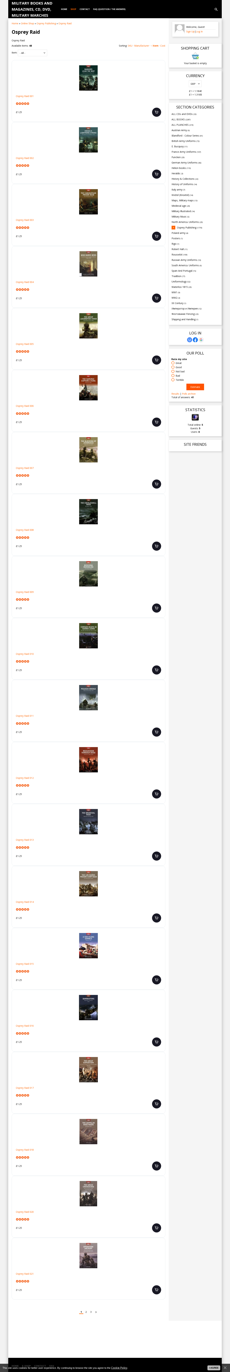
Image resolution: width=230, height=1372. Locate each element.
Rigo (175, 243)
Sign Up (190, 31)
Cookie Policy (119, 1368)
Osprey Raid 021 (25, 1273)
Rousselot (179, 254)
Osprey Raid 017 (25, 1087)
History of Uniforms (184, 184)
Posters (177, 238)
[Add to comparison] (160, 80)
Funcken (178, 157)
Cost (162, 45)
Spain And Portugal (184, 270)
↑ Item (154, 45)
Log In (199, 31)
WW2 (176, 297)
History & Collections (185, 178)
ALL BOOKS (181, 119)
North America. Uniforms (187, 222)
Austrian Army (181, 130)
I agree (214, 1367)
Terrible (180, 379)
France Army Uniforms (186, 151)
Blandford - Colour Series (187, 135)
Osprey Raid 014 (25, 901)
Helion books (181, 168)
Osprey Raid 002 (25, 158)
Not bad (180, 371)
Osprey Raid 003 (25, 220)
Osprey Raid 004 (25, 282)
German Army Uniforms (186, 162)
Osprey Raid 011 (25, 715)
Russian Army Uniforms (186, 260)
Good (179, 367)
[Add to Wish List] (160, 69)
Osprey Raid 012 (25, 777)
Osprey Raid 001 (25, 96)
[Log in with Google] (201, 339)
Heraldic (177, 173)
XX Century (179, 303)
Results (175, 393)
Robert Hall (179, 249)
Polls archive (189, 393)
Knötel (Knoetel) (182, 195)
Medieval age (181, 205)
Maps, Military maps (184, 200)
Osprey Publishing (189, 227)
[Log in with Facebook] (195, 339)
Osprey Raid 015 (25, 963)
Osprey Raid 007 (25, 468)
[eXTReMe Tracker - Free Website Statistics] (195, 419)
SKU (130, 45)
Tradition (178, 276)
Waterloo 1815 (181, 287)
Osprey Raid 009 (25, 592)
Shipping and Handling (185, 319)
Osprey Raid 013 (25, 839)
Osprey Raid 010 (25, 653)
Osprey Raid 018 (25, 1149)
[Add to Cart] (156, 112)
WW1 (176, 292)
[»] (96, 1312)
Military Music (180, 216)
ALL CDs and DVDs (184, 114)
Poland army (180, 233)
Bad (178, 375)
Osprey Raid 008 (25, 529)
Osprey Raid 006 (25, 405)
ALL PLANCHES (182, 124)
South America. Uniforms (187, 265)
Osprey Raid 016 (25, 1025)
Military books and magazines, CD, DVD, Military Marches (32, 9)
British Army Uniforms (185, 141)
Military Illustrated (183, 211)
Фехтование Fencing (185, 313)
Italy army (178, 189)
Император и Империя (186, 308)
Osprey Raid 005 (25, 344)
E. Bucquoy (179, 146)
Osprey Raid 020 (25, 1211)
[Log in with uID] (189, 339)
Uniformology (181, 281)
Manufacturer (141, 45)
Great (179, 363)
